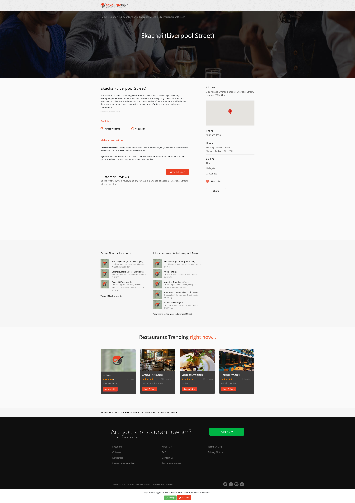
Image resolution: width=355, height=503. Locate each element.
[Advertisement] (145, 197)
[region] (230, 114)
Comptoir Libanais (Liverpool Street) (180, 292)
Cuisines (116, 452)
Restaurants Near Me (123, 463)
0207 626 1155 (213, 135)
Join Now (227, 431)
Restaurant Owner (171, 463)
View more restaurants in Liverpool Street (172, 314)
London (114, 16)
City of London (128, 16)
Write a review (177, 171)
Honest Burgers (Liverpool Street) (179, 261)
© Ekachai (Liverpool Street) (110, 112)
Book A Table (110, 389)
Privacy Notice (215, 452)
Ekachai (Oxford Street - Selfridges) (128, 271)
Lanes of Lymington (192, 374)
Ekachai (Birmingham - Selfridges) (127, 261)
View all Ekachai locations (112, 296)
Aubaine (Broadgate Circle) (176, 282)
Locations (117, 446)
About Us (167, 446)
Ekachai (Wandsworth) (122, 282)
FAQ (164, 452)
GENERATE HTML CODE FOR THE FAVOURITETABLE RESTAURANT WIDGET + (139, 412)
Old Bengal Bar (171, 271)
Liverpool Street (147, 16)
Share (216, 191)
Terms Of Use (215, 446)
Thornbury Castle (230, 374)
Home (104, 16)
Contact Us (167, 457)
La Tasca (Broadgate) (173, 302)
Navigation (118, 457)
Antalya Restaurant (152, 374)
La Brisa (107, 375)
